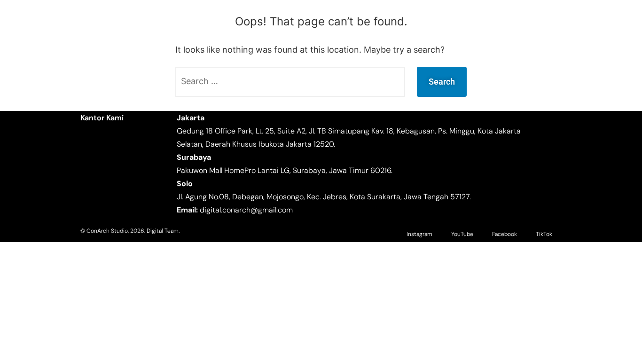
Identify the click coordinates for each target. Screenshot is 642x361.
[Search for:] (290, 82)
